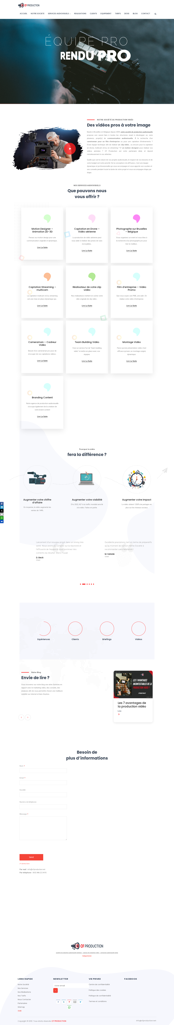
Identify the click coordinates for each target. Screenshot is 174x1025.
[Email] (2, 514)
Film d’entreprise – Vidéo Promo (131, 288)
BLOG (135, 13)
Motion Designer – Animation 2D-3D (42, 230)
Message (24, 814)
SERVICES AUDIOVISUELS (58, 13)
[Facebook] (2, 503)
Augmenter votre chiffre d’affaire (37, 501)
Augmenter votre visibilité (87, 499)
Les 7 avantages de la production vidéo (84, 704)
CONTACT (145, 13)
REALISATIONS (80, 13)
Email (22, 778)
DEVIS (126, 13)
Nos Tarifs (22, 996)
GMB (19, 1011)
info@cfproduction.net (146, 1020)
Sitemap (21, 1007)
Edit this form (25, 863)
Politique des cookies (97, 990)
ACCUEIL (23, 13)
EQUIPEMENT (105, 13)
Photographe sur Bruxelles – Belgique (131, 230)
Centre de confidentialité (99, 984)
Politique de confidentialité (100, 996)
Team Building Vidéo (87, 342)
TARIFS (118, 13)
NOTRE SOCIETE (37, 13)
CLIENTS (93, 13)
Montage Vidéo (132, 342)
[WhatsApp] (2, 518)
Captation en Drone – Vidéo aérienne (87, 230)
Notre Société (23, 984)
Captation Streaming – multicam (42, 288)
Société (22, 790)
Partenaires (22, 1003)
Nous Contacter (24, 999)
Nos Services (23, 988)
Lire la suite (42, 247)
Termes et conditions (98, 1001)
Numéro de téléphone (28, 802)
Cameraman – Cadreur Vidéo (42, 343)
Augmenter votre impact (136, 499)
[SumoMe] (2, 521)
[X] (2, 511)
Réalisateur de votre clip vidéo (87, 288)
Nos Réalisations (24, 992)
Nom (22, 766)
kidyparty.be (87, 956)
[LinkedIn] (2, 507)
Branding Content (42, 397)
